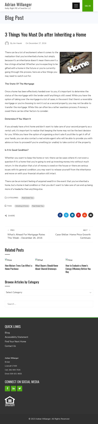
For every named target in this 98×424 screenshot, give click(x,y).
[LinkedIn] (13, 388)
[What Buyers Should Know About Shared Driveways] (39, 259)
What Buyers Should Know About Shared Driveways (46, 267)
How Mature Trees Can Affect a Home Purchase (18, 267)
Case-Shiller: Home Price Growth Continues (73, 234)
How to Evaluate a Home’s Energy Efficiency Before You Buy (78, 268)
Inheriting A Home (22, 206)
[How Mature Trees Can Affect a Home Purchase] (8, 259)
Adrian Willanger (18, 4)
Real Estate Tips (27, 198)
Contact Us (10, 346)
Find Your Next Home (15, 341)
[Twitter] (19, 388)
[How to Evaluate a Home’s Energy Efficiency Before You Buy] (69, 259)
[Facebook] (7, 388)
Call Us (88, 5)
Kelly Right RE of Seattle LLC (18, 8)
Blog (7, 332)
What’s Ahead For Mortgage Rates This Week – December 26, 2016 (26, 234)
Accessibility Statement (16, 337)
